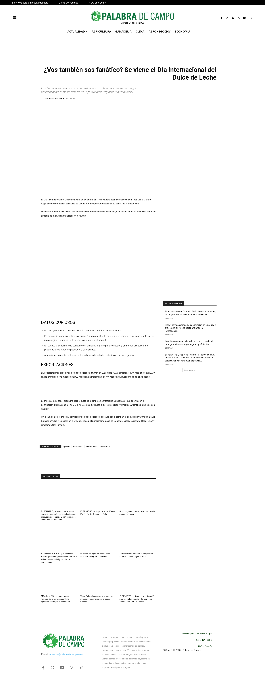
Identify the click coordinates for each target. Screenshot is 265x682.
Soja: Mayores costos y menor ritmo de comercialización (137, 512)
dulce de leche (91, 446)
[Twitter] (53, 668)
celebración (78, 446)
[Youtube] (244, 18)
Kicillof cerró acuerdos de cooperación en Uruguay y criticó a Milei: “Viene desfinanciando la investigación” (190, 327)
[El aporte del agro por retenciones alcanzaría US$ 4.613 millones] (98, 537)
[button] (251, 18)
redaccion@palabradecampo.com (66, 654)
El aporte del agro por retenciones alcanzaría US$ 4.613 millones (95, 555)
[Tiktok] (81, 668)
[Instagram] (227, 18)
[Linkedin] (83, 106)
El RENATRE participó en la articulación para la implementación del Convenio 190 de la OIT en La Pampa (137, 599)
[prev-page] (43, 609)
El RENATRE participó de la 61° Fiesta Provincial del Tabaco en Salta (97, 512)
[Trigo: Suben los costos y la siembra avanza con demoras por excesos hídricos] (98, 580)
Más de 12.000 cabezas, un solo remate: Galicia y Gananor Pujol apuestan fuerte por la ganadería (55, 599)
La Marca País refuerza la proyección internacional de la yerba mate (136, 555)
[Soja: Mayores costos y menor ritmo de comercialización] (137, 495)
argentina (66, 446)
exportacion (105, 446)
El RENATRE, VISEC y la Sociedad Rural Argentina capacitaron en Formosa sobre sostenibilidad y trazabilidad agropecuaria (59, 557)
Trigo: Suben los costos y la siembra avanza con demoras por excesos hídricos (96, 599)
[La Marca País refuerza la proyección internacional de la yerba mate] (137, 537)
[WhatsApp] (76, 106)
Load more (188, 370)
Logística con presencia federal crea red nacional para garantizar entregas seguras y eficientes (189, 343)
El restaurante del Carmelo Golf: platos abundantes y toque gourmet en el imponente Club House (191, 313)
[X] (239, 18)
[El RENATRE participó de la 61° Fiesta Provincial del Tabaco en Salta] (98, 495)
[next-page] (48, 609)
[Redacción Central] (43, 98)
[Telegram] (90, 106)
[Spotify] (233, 18)
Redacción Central (56, 98)
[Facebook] (221, 18)
